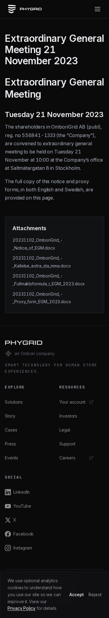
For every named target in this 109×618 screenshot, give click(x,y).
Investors (68, 415)
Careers (67, 457)
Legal (64, 429)
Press (10, 443)
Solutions (14, 402)
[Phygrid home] (24, 9)
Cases (11, 429)
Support (67, 443)
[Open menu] (97, 9)
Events (11, 457)
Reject (95, 594)
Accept (76, 594)
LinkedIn (21, 492)
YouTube (22, 506)
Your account (72, 402)
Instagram (22, 547)
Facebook (23, 533)
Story (10, 415)
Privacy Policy (21, 608)
